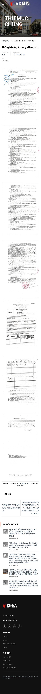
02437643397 (9, 615)
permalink (20, 485)
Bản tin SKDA (7, 657)
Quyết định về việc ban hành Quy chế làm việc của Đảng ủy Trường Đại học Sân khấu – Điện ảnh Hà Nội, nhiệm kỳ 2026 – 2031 (23, 584)
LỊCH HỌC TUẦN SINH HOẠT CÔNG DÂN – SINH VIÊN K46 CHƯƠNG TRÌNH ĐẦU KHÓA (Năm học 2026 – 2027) (23, 533)
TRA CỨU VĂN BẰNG (9, 668)
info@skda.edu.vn (11, 620)
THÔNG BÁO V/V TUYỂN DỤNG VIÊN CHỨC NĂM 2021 (11, 508)
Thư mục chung (16, 21)
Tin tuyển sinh (7, 660)
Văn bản (5, 647)
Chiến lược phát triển (9, 644)
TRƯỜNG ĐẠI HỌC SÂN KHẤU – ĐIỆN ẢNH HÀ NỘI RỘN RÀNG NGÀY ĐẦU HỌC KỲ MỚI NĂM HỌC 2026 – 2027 (23, 572)
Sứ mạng (5, 640)
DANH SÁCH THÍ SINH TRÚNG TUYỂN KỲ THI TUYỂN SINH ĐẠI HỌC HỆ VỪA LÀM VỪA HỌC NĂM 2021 (30, 508)
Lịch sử (5, 636)
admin (3, 54)
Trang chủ (5, 41)
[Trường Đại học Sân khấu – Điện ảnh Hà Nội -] (20, 4)
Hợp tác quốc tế (8, 664)
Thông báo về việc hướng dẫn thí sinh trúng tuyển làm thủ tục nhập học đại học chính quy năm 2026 (23, 545)
